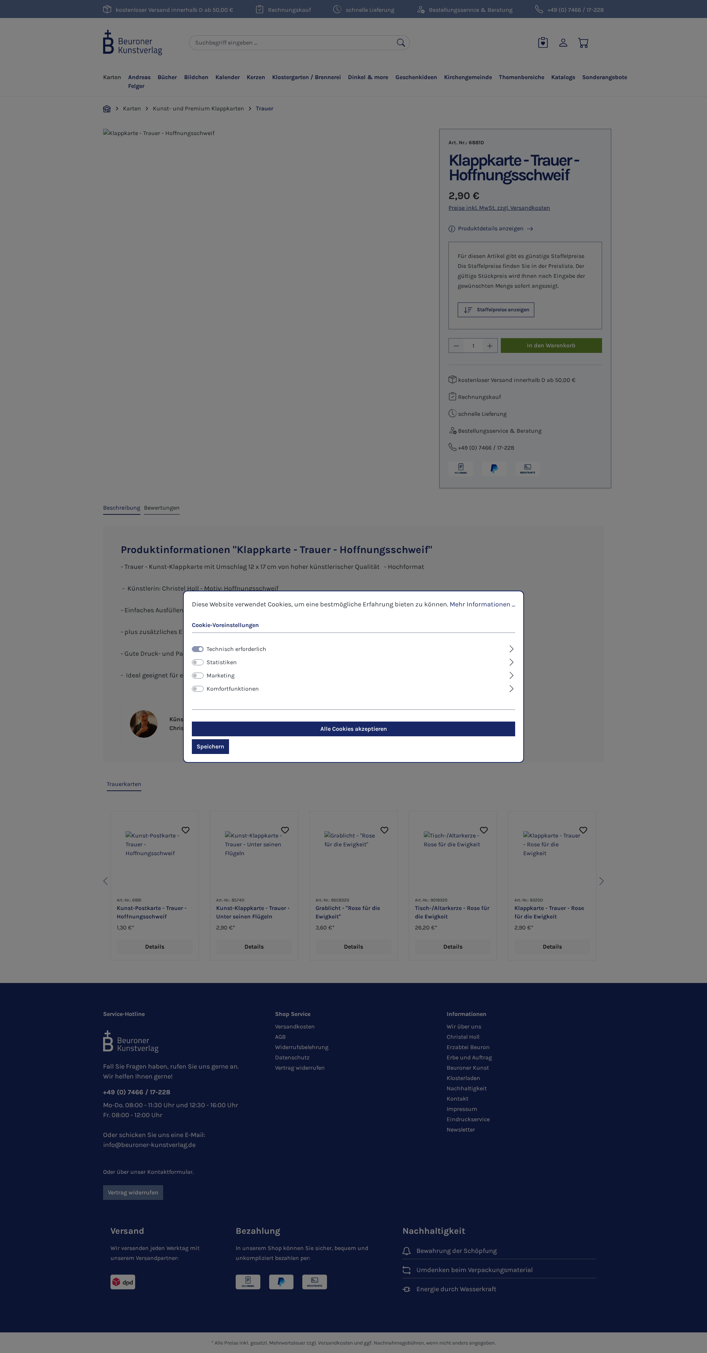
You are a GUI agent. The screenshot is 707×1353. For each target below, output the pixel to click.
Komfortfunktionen (233, 688)
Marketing (221, 675)
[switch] (198, 662)
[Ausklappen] (511, 648)
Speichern (210, 746)
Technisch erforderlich (236, 648)
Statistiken (222, 662)
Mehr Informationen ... (482, 604)
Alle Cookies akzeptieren (353, 728)
